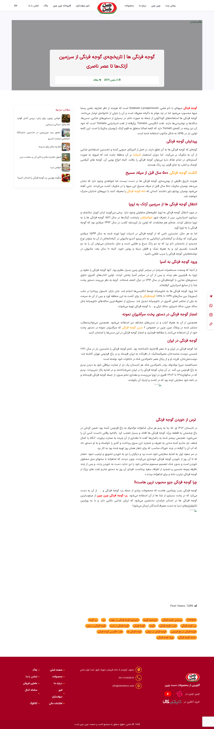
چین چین (155, 6)
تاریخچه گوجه (150, 620)
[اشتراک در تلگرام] (211, 296)
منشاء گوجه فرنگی (187, 637)
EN (15, 6)
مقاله (95, 80)
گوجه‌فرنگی (149, 296)
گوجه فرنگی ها (134, 631)
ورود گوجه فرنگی (165, 637)
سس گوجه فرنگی (132, 328)
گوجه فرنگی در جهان (156, 631)
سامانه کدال (31, 690)
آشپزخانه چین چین (62, 6)
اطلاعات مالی (55, 703)
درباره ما (142, 6)
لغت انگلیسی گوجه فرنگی (110, 631)
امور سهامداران (83, 6)
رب (103, 620)
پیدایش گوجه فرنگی (172, 620)
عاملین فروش (30, 683)
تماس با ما (34, 6)
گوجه (152, 626)
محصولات (129, 6)
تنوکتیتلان (146, 217)
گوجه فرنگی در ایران (95, 626)
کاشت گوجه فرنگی (183, 173)
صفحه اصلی (56, 670)
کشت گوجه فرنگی (167, 626)
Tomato (191, 620)
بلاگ (46, 6)
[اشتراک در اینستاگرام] (211, 315)
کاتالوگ (33, 703)
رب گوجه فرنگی (188, 626)
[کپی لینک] (211, 324)
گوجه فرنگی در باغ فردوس (183, 631)
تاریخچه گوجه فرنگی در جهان (124, 620)
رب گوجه (93, 620)
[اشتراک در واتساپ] (211, 305)
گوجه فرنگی (139, 626)
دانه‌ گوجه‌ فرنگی (136, 191)
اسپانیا (137, 155)
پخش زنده (171, 6)
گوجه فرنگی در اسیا (119, 626)
